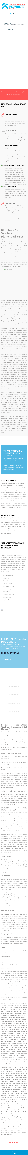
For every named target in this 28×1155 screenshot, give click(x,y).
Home (4, 61)
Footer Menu (13, 1142)
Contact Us (7, 659)
